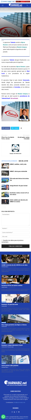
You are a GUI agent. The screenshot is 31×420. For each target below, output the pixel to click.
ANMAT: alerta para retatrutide (18, 171)
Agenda (6, 9)
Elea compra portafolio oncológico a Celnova (14, 325)
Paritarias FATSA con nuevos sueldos (12, 285)
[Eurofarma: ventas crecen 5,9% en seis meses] (5, 194)
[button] (2, 5)
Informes (3, 342)
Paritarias (4, 283)
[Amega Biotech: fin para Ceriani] (5, 187)
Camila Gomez (4, 287)
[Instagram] (12, 412)
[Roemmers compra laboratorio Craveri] (15, 339)
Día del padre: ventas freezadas (23, 138)
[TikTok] (16, 412)
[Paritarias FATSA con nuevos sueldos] (15, 279)
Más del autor (23, 161)
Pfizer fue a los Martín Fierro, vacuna (8, 138)
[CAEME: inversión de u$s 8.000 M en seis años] (15, 259)
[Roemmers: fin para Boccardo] (15, 298)
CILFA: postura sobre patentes (10, 365)
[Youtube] (18, 412)
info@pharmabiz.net (19, 402)
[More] (21, 128)
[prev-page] (2, 207)
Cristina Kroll (4, 306)
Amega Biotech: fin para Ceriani (18, 185)
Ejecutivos (4, 189)
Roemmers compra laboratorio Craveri (12, 345)
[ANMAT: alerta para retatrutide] (5, 173)
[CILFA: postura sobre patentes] (15, 359)
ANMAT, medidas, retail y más (18, 164)
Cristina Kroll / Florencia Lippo (8, 346)
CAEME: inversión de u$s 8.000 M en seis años (15, 265)
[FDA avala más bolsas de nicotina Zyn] (5, 180)
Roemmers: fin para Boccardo (10, 304)
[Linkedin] (14, 412)
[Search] (27, 5)
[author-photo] (15, 151)
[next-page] (5, 207)
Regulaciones (4, 203)
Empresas (4, 262)
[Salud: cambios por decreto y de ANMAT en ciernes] (5, 201)
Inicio (2, 9)
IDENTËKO (26, 418)
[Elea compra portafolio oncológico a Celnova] (15, 318)
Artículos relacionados (9, 161)
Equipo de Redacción (15, 153)
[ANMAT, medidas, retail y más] (5, 166)
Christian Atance (5, 266)
